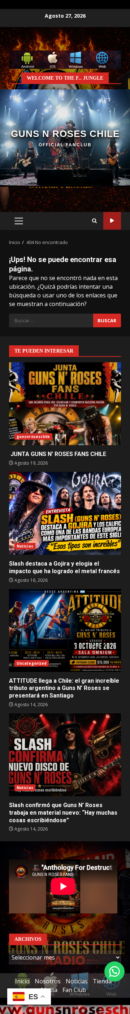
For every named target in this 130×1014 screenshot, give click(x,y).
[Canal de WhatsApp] (114, 971)
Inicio (22, 981)
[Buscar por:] (51, 320)
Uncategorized (32, 663)
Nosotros (48, 981)
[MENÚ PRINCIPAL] (18, 221)
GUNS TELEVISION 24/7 (112, 221)
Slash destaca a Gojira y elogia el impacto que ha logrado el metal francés (65, 513)
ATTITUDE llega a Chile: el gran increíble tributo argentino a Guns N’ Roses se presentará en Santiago (65, 630)
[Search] (94, 221)
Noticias (25, 546)
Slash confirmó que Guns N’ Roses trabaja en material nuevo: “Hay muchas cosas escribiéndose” (65, 754)
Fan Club (74, 990)
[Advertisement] (65, 59)
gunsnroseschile (33, 436)
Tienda (102, 981)
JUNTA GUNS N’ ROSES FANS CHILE (65, 403)
